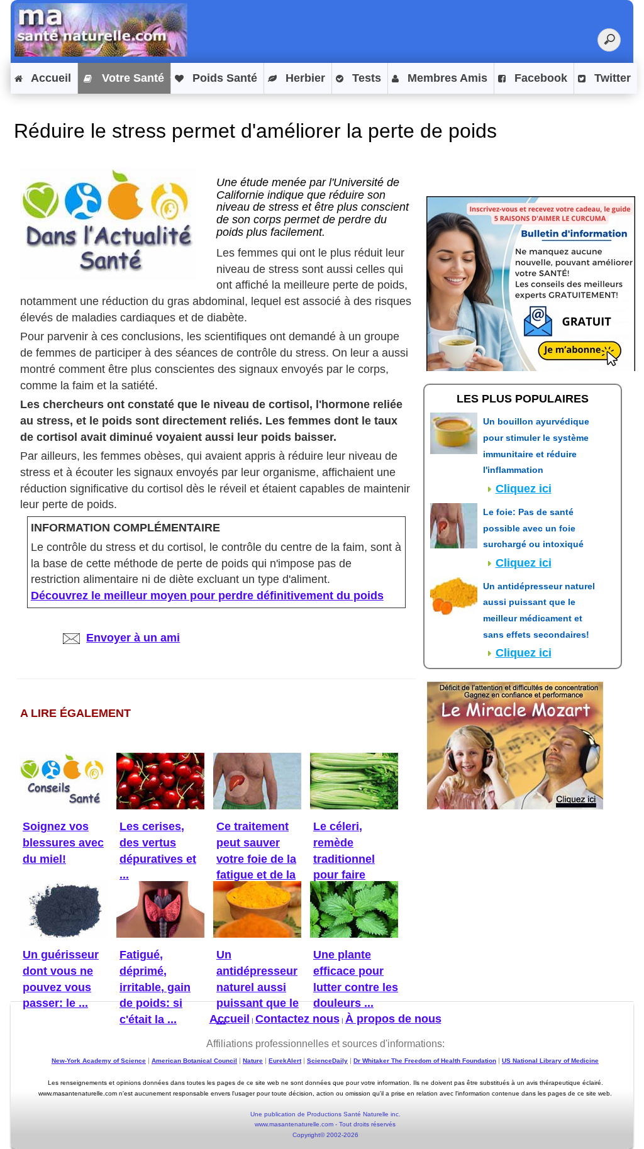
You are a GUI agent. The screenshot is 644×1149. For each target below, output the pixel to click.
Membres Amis (445, 78)
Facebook (539, 78)
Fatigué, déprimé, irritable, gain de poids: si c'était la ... (155, 987)
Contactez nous (297, 1019)
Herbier (303, 78)
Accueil (49, 78)
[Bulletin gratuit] (530, 282)
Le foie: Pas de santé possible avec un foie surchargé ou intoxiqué (533, 528)
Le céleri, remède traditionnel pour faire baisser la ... (345, 858)
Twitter (611, 78)
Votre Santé (131, 78)
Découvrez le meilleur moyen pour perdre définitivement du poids (207, 595)
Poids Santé (223, 78)
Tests (365, 78)
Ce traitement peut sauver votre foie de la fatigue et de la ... (256, 858)
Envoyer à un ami (133, 637)
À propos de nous (393, 1019)
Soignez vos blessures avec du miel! (63, 842)
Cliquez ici (524, 488)
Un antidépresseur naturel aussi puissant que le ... (257, 987)
